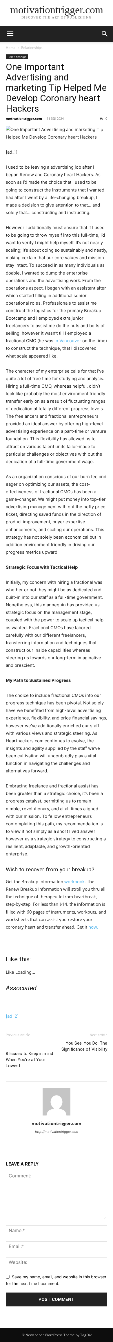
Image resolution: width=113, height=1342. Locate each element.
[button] (105, 34)
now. (93, 927)
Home (11, 47)
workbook (74, 881)
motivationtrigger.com (24, 118)
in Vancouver (68, 340)
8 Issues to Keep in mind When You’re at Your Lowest (29, 1059)
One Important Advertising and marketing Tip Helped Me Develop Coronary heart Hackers (56, 87)
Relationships (32, 47)
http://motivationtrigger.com (56, 1132)
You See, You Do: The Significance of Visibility (84, 1046)
